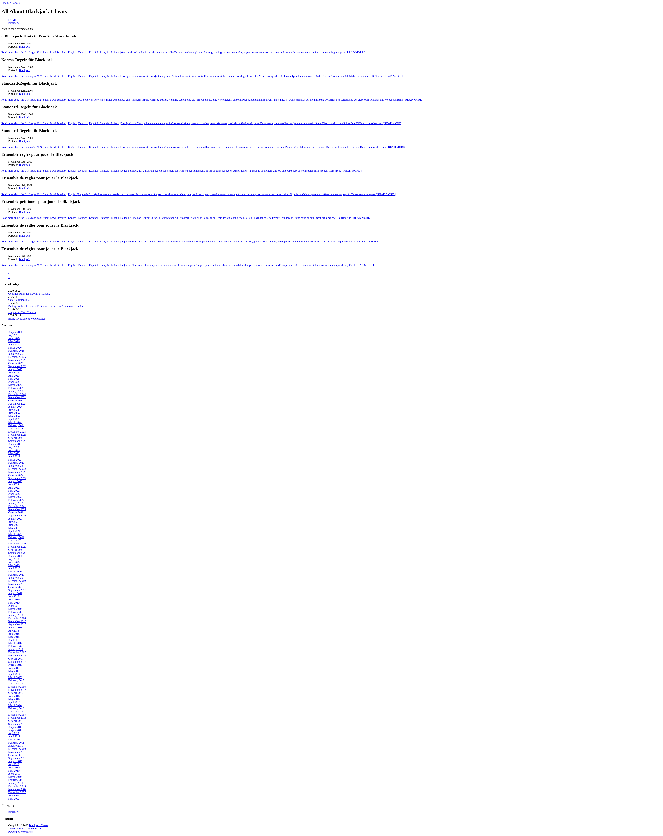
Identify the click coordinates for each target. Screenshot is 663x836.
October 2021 (15, 512)
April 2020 (14, 568)
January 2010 (15, 783)
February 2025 (16, 388)
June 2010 (14, 767)
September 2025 (17, 366)
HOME (12, 19)
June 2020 (14, 562)
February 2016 (16, 708)
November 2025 (17, 360)
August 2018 (15, 627)
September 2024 (17, 403)
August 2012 (15, 730)
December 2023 (17, 431)
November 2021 (17, 509)
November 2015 (17, 717)
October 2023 (15, 437)
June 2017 (14, 667)
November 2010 (17, 751)
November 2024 (17, 397)
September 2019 (17, 590)
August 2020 (15, 556)
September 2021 (17, 515)
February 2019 (16, 611)
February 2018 (16, 646)
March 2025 (15, 384)
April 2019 (14, 605)
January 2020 (15, 577)
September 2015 (17, 723)
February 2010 (16, 779)
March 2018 (15, 643)
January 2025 (15, 391)
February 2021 (16, 537)
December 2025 (17, 356)
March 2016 (15, 705)
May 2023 (14, 453)
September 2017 (17, 661)
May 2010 (14, 770)
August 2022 (15, 481)
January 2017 (15, 683)
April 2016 (14, 702)
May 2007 (14, 798)
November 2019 (17, 584)
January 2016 (15, 711)
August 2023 (15, 444)
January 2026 (15, 353)
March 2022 (15, 496)
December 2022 (17, 468)
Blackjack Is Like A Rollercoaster (26, 318)
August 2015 (15, 727)
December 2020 (17, 543)
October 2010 (15, 755)
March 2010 (15, 776)
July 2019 (13, 596)
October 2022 (15, 475)
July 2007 (13, 795)
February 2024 (16, 425)
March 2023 (15, 459)
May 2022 (14, 490)
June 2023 (14, 450)
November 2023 (17, 434)
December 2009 (17, 786)
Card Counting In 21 (19, 299)
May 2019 (14, 602)
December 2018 (17, 618)
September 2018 (17, 624)
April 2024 (14, 419)
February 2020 (16, 574)
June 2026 (14, 338)
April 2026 (14, 344)
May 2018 (14, 636)
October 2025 (15, 363)
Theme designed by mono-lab (24, 828)
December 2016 (17, 686)
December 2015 (17, 714)
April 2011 (14, 736)
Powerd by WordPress (20, 831)
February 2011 (16, 742)
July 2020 (13, 559)
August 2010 (15, 761)
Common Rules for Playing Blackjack (29, 293)
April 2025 (14, 381)
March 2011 (14, 739)
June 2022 (14, 487)
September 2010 (17, 758)
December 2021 (17, 506)
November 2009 (17, 789)
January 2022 (15, 503)
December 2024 (17, 394)
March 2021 (15, 534)
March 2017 (15, 677)
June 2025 (14, 375)
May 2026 (14, 341)
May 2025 (14, 378)
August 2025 (15, 369)
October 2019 (15, 587)
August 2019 (15, 593)
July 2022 (13, 484)
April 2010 (14, 773)
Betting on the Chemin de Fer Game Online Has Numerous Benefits (45, 306)
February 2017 (16, 680)
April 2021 (14, 531)
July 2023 (13, 447)
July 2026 (13, 335)
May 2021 (14, 528)
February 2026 (16, 350)
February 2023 (16, 462)
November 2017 (17, 655)
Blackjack (13, 22)
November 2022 (17, 472)
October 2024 (15, 400)
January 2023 (15, 465)
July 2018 (13, 630)
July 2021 (13, 521)
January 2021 (15, 540)
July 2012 (13, 733)
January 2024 (15, 428)
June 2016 (14, 695)
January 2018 (15, 649)
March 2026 (15, 347)
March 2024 (15, 422)
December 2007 (17, 792)
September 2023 (17, 440)
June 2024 (14, 412)
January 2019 (15, 615)
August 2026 (15, 332)
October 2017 (15, 658)
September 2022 (17, 478)
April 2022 (14, 493)
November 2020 (17, 546)
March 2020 (15, 571)
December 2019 (17, 580)
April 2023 (14, 456)
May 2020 (14, 565)
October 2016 (15, 692)
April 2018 (14, 639)
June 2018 (14, 633)
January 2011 (15, 745)
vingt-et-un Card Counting (22, 312)
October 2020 (15, 549)
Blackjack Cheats (10, 2)
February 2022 (16, 500)
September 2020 (17, 552)
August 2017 (15, 664)
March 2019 (15, 608)
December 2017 (17, 652)
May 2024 (14, 416)
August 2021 (15, 518)
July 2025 (13, 372)
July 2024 (13, 409)
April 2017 (14, 674)
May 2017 (14, 671)
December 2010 (17, 748)
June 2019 (14, 599)
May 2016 (14, 699)
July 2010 (13, 764)
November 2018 (17, 621)
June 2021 (14, 524)
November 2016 (17, 689)
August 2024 (15, 406)
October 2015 (15, 720)
